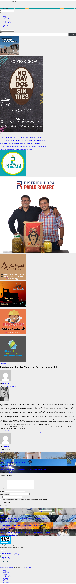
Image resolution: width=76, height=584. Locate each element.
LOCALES (5, 24)
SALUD (5, 20)
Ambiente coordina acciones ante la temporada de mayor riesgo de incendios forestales (20, 143)
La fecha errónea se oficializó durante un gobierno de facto (14, 455)
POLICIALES (6, 21)
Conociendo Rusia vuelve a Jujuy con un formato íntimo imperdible (16, 149)
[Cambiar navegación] (0, 12)
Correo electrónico (5, 494)
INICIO (5, 16)
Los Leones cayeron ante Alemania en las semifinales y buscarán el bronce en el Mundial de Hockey (23, 146)
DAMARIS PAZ (10, 458)
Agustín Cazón (5, 383)
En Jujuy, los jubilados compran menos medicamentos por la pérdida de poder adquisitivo (21, 137)
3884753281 (8, 558)
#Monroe (14, 386)
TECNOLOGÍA (7, 22)
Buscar (2, 32)
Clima (1, 522)
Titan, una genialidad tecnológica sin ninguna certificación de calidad (16, 430)
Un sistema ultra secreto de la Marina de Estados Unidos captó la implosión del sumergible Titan (22, 432)
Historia (2, 363)
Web (1, 496)
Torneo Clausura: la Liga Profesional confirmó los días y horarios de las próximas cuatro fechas (22, 140)
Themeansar (28, 567)
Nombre (2, 491)
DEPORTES (6, 18)
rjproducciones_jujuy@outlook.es (12, 554)
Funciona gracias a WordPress (7, 567)
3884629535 (7, 557)
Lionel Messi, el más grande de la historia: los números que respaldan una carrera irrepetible (23, 469)
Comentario (3, 488)
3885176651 (8, 556)
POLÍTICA (5, 17)
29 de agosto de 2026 (5, 514)
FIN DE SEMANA (7, 25)
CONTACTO (6, 28)
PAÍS (4, 26)
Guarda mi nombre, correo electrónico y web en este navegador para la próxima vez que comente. (25, 499)
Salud (1, 508)
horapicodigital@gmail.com (10, 553)
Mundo (5, 363)
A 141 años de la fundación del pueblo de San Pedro (13, 462)
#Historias (8, 386)
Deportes (2, 466)
